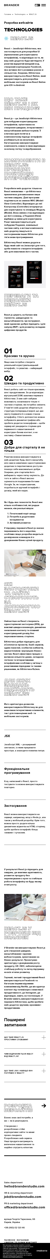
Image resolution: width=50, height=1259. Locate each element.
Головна (7, 14)
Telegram (19, 1242)
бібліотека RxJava (29, 669)
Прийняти (42, 1251)
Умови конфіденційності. (13, 1257)
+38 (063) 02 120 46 (14, 1227)
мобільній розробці (23, 820)
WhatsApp (31, 1242)
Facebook (9, 1240)
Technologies (20, 14)
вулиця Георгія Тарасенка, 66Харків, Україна (19, 1221)
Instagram (23, 1240)
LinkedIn (8, 1242)
